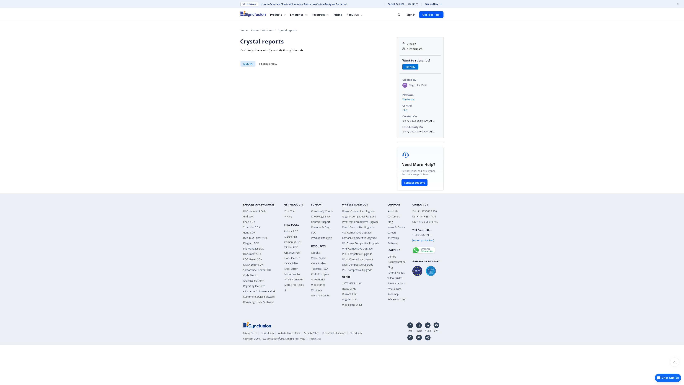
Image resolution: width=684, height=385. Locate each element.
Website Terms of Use (289, 333)
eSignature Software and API (259, 291)
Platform (408, 95)
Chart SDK (249, 222)
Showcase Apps (396, 283)
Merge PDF (290, 236)
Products (276, 14)
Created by (409, 79)
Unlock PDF (291, 231)
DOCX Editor (291, 263)
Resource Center (320, 295)
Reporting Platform (254, 286)
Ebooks (315, 252)
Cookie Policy (267, 333)
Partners (392, 243)
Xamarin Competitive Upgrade (359, 238)
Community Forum (322, 211)
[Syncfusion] (257, 325)
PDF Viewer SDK (252, 259)
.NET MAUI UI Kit (352, 283)
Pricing (337, 14)
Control (407, 105)
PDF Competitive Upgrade (357, 254)
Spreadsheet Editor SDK (257, 270)
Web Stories (318, 284)
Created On (409, 116)
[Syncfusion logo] (253, 14)
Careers (391, 232)
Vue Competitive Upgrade (357, 232)
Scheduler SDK (251, 227)
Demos (391, 256)
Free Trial (289, 211)
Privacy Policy (250, 333)
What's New (394, 288)
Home (244, 30)
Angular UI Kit (350, 299)
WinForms (268, 30)
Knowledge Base (321, 216)
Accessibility (318, 279)
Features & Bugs (321, 227)
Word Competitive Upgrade (358, 259)
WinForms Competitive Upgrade (360, 243)
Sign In (411, 14)
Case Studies (318, 263)
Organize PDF (292, 252)
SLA (313, 232)
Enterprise (297, 14)
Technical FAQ (319, 268)
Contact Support (414, 182)
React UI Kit (349, 288)
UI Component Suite (254, 211)
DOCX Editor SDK (253, 264)
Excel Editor (291, 268)
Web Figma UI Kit (352, 304)
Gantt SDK (249, 232)
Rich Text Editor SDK (255, 238)
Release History (396, 299)
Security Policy (311, 333)
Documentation (396, 262)
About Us (353, 14)
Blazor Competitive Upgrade (358, 211)
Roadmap (393, 294)
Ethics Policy (356, 333)
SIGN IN (248, 63)
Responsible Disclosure (334, 333)
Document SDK (252, 254)
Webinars (316, 290)
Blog (390, 222)
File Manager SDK (253, 248)
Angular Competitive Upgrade (359, 216)
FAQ (405, 110)
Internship (393, 238)
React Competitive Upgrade (358, 227)
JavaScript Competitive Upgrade (360, 222)
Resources (318, 14)
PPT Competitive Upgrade (357, 270)
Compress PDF (293, 242)
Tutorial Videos (396, 272)
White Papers (319, 258)
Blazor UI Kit (349, 294)
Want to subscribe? (416, 60)
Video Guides (394, 278)
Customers (393, 216)
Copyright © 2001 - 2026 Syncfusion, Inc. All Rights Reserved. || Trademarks (282, 338)
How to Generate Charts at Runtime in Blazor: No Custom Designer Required (304, 4)
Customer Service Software (259, 296)
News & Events (396, 227)
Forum (255, 30)
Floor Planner (292, 258)
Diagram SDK (251, 243)
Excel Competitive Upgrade (357, 264)
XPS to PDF (291, 247)
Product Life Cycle (321, 238)
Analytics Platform (253, 280)
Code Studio (250, 275)
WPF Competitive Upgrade (357, 248)
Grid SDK (248, 216)
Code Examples (320, 274)
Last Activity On (412, 127)
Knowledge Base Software (258, 302)
